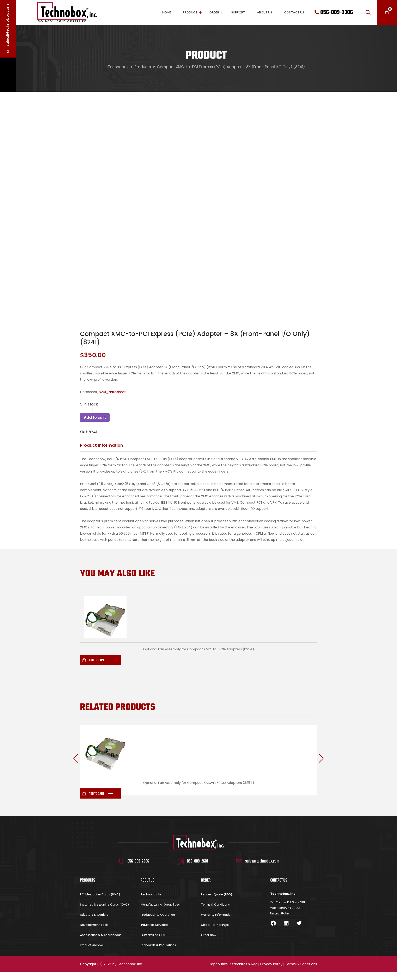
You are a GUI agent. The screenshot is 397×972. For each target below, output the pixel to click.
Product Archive (91, 945)
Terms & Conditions (215, 904)
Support (238, 12)
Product (190, 12)
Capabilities (218, 964)
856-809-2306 (336, 12)
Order (214, 12)
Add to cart (95, 417)
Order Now (208, 935)
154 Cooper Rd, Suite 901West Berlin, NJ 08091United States (287, 907)
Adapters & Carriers (94, 915)
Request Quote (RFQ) (216, 894)
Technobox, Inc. (152, 894)
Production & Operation (158, 915)
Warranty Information (216, 915)
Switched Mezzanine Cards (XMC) (104, 904)
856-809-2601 (197, 861)
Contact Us (294, 12)
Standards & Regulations (158, 945)
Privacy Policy (271, 964)
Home (166, 12)
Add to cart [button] (96, 660)
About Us (264, 12)
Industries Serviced (154, 925)
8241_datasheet (112, 392)
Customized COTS (154, 935)
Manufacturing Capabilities (160, 904)
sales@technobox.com (7, 26)
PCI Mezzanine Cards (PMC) (100, 894)
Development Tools (94, 925)
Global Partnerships (215, 925)
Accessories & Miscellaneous (100, 935)
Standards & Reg (243, 964)
